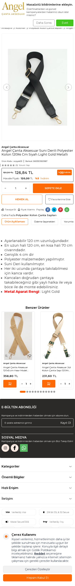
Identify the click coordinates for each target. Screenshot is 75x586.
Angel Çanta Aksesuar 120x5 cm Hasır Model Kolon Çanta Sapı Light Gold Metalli (16, 369)
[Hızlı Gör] (6, 356)
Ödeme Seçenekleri (44, 221)
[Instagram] (5, 448)
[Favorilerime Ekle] (30, 356)
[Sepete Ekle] (10, 384)
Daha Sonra (44, 23)
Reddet (39, 553)
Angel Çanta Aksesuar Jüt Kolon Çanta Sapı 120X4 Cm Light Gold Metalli (56, 369)
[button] (6, 87)
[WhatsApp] (24, 448)
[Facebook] (14, 448)
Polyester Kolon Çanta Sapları (45, 27)
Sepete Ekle (53, 188)
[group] (37, 87)
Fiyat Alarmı (28, 209)
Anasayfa (7, 27)
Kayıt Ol (65, 422)
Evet (65, 23)
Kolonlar (20, 27)
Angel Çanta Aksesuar (15, 147)
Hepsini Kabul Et (38, 577)
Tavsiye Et (10, 209)
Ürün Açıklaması (15, 221)
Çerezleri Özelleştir (37, 569)
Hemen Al (22, 199)
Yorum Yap (24, 165)
